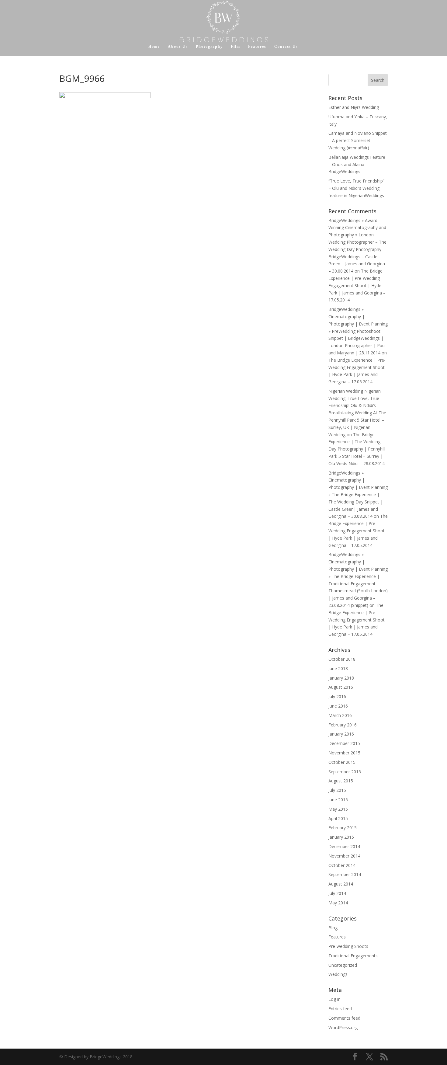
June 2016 (338, 706)
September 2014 (344, 874)
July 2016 (337, 696)
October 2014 (341, 865)
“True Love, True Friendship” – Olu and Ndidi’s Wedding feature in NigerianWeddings (356, 188)
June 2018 (338, 668)
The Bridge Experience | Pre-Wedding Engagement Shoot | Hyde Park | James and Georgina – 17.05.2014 (357, 285)
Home (154, 46)
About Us (178, 46)
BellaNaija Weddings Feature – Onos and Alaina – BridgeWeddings (356, 164)
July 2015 (337, 790)
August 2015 (340, 781)
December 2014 (344, 846)
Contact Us (286, 46)
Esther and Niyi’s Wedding (353, 107)
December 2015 (344, 743)
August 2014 (340, 884)
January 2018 (341, 678)
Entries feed (340, 1008)
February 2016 (342, 725)
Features (257, 46)
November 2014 (344, 856)
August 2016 (340, 687)
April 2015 (338, 818)
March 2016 (340, 715)
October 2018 (341, 659)
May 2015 (338, 809)
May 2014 (338, 903)
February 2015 (342, 827)
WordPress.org (343, 1027)
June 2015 (338, 799)
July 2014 (337, 893)
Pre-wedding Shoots (348, 946)
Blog (333, 928)
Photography (209, 46)
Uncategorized (342, 965)
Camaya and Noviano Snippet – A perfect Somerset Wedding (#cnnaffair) (357, 140)
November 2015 (344, 753)
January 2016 (341, 734)
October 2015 (341, 762)
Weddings (338, 974)
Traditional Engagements (353, 956)
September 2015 (344, 771)
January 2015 (341, 837)
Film (235, 46)
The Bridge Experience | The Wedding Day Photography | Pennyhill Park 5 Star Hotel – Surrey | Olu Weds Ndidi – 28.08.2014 (356, 449)
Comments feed (344, 1018)
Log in (334, 999)
